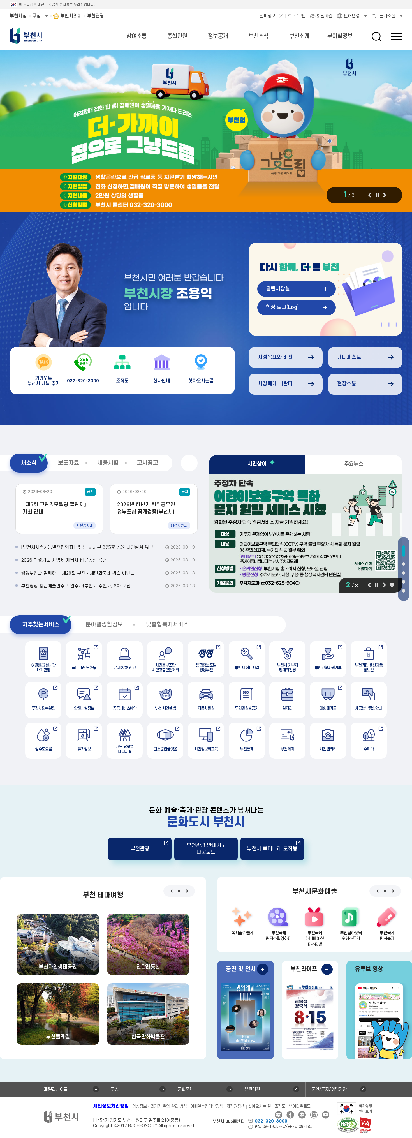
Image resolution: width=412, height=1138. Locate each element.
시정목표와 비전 (275, 357)
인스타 (314, 1115)
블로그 (278, 1115)
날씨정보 (267, 15)
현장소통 (346, 384)
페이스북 (290, 1115)
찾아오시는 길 (259, 1106)
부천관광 (139, 849)
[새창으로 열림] (206, 131)
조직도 (279, 1106)
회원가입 (324, 15)
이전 (369, 195)
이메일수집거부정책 (206, 1106)
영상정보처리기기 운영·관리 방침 (159, 1106)
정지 (377, 195)
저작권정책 (235, 1106)
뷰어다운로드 (300, 1106)
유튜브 (325, 1115)
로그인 (300, 15)
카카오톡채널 (302, 1115)
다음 (384, 195)
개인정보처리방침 (111, 1106)
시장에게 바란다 (275, 384)
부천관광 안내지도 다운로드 (206, 849)
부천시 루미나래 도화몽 (272, 849)
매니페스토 (349, 357)
